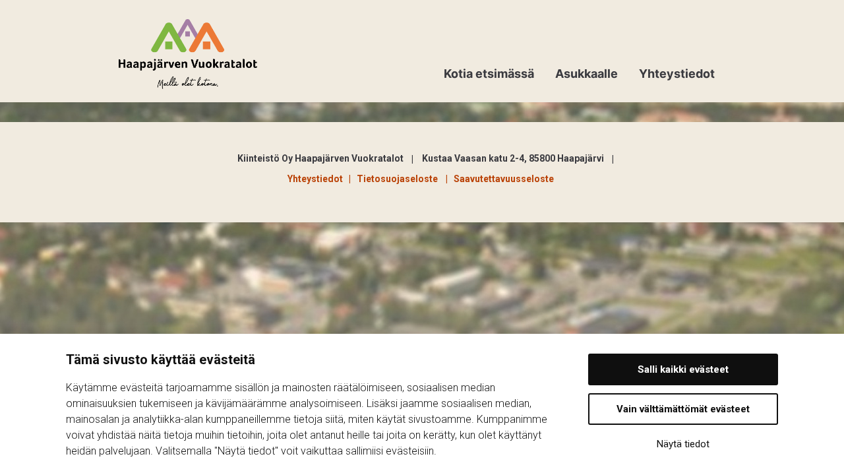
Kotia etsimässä (489, 73)
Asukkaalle (586, 73)
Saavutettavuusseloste (504, 179)
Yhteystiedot (677, 73)
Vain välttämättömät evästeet (683, 409)
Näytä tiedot (683, 444)
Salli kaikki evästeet (683, 369)
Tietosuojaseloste (399, 179)
